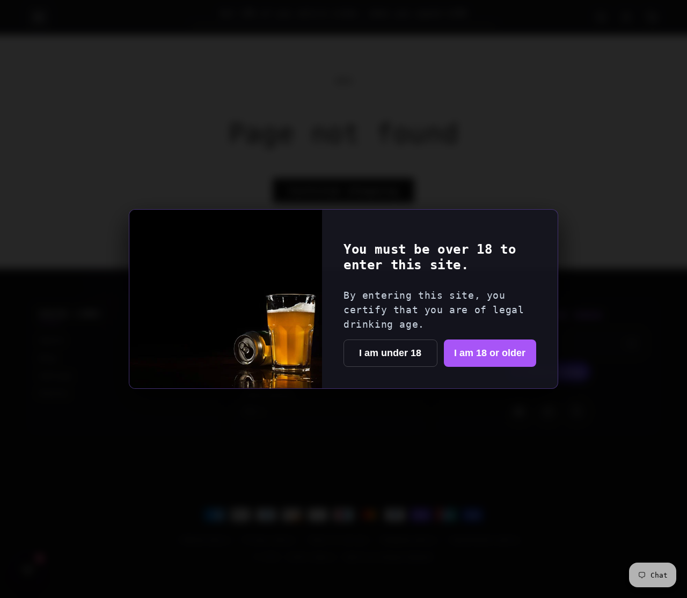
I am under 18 (390, 353)
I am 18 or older (489, 353)
